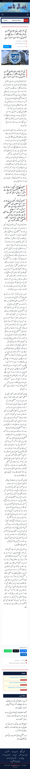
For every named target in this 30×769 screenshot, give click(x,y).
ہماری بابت (15, 751)
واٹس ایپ (7, 651)
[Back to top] (2, 767)
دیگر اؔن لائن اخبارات (11, 757)
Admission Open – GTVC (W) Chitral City (17, 687)
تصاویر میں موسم (6, 754)
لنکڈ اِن (22, 654)
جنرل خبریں (17, 660)
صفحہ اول (7, 751)
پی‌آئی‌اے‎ (21, 757)
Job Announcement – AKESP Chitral (18, 677)
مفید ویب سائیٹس (23, 754)
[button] (27, 15)
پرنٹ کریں (6, 46)
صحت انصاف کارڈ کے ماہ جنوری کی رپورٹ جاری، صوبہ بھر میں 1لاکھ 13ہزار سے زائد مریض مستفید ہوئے (16, 715)
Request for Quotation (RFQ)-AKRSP (18, 682)
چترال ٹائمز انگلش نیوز (15, 761)
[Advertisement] (15, 628)
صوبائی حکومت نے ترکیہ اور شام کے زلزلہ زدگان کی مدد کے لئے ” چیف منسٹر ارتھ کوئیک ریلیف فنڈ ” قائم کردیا (15, 727)
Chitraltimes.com (15, 765)
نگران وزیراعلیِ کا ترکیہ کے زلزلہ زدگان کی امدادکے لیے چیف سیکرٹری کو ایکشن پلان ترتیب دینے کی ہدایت (16, 704)
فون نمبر (14, 754)
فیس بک (22, 651)
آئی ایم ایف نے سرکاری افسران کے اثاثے (17, 663)
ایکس (15, 651)
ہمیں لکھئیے (22, 751)
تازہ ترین (23, 660)
